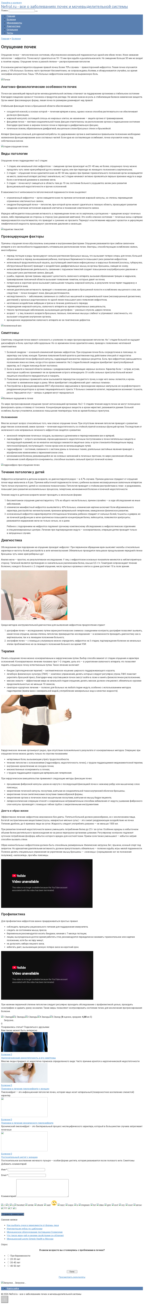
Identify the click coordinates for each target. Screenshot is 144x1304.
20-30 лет (15, 1259)
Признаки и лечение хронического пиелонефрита (27, 1123)
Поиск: (5, 10)
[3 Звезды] (31, 1017)
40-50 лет (15, 1266)
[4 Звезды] (44, 1017)
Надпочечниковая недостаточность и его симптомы (28, 1058)
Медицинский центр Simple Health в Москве (30, 1239)
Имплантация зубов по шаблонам (24, 1228)
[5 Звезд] (55, 1017)
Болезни (11, 19)
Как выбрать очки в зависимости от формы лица (33, 1225)
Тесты (10, 33)
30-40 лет (15, 1262)
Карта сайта (13, 1288)
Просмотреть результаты (72, 1277)
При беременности (20, 1255)
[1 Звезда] (7, 1017)
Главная (11, 16)
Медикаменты (14, 23)
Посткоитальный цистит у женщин (19, 1157)
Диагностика (13, 26)
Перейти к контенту (11, 2)
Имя (4, 1169)
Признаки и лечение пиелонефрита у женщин (25, 1088)
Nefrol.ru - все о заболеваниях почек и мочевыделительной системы (64, 6)
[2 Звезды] (19, 1017)
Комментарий (8, 1196)
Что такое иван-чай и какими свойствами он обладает (35, 1235)
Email (4, 1175)
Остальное (12, 29)
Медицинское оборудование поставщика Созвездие (35, 1232)
